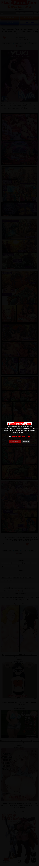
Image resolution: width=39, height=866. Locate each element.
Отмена (26, 441)
